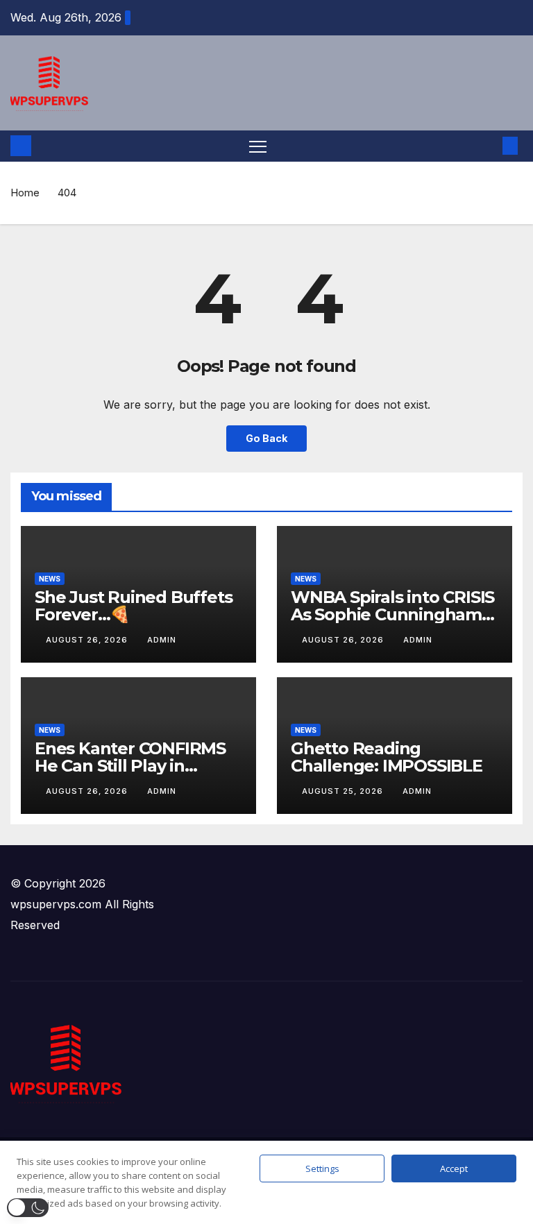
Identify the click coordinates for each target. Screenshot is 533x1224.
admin (161, 640)
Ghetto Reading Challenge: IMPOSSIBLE (386, 757)
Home (25, 192)
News (49, 579)
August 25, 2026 (344, 791)
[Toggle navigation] (258, 146)
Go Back (266, 438)
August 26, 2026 (88, 640)
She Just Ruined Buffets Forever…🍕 (133, 605)
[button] (488, 146)
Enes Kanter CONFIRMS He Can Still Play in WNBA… (130, 765)
